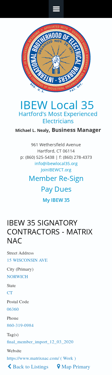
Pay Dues (56, 189)
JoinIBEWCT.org (56, 170)
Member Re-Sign (56, 178)
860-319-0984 (20, 325)
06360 (13, 309)
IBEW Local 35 (57, 105)
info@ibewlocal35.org (56, 163)
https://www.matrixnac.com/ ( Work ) (41, 358)
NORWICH (17, 276)
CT (10, 292)
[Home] (56, 58)
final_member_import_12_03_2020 (40, 341)
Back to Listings (29, 366)
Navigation (56, 9)
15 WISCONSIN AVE (27, 260)
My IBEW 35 (56, 200)
